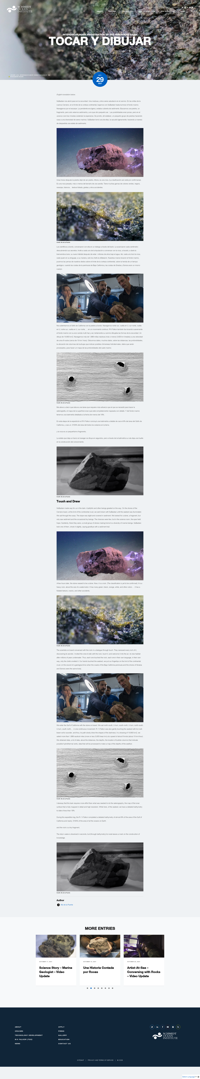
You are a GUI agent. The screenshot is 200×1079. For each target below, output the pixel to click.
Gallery (62, 1035)
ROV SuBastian (168, 11)
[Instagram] (173, 1027)
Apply (132, 7)
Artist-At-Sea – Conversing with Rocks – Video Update (143, 972)
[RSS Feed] (178, 1027)
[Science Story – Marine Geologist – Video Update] (56, 946)
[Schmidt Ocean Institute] (19, 9)
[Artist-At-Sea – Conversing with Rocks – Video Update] (144, 946)
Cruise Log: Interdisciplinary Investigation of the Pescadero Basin (30, 75)
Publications (151, 7)
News (182, 11)
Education (164, 7)
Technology (128, 11)
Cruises (112, 11)
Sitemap (80, 1060)
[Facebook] (162, 1027)
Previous (30, 962)
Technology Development (29, 1035)
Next (169, 962)
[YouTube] (168, 1027)
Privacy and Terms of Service (101, 1060)
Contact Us (64, 1043)
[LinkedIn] (157, 1027)
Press (61, 1031)
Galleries (175, 7)
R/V (147, 11)
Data (140, 7)
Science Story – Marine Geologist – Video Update (55, 972)
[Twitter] (152, 1027)
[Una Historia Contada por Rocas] (100, 946)
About (100, 11)
